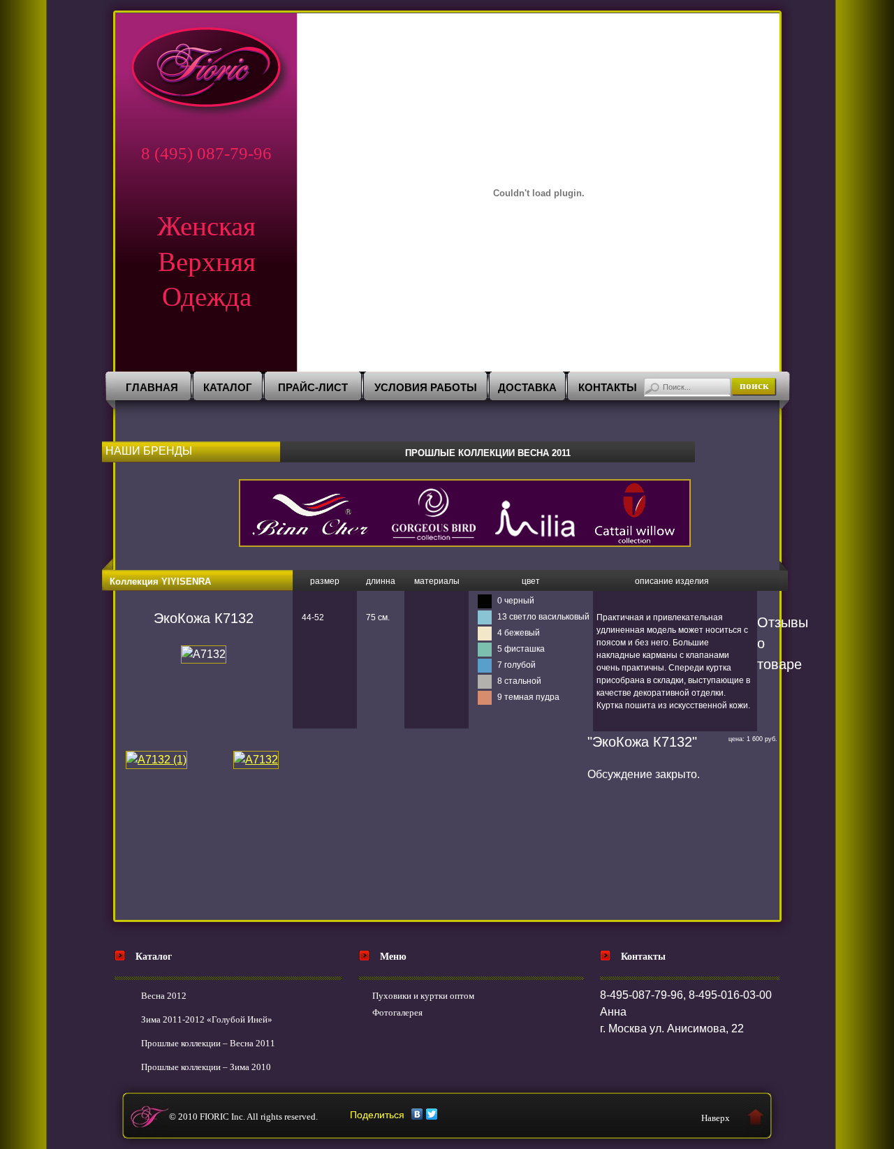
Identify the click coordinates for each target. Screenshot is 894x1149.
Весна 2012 (163, 995)
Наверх (715, 1118)
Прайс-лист (313, 387)
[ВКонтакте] (417, 1114)
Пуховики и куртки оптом (423, 995)
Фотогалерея (397, 1012)
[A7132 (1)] (156, 760)
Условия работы (425, 387)
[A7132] (256, 760)
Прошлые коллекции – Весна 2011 (208, 1043)
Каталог (227, 387)
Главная (152, 387)
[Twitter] (432, 1114)
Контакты (607, 387)
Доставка (527, 387)
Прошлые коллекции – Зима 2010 (206, 1067)
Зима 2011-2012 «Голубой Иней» (206, 1019)
